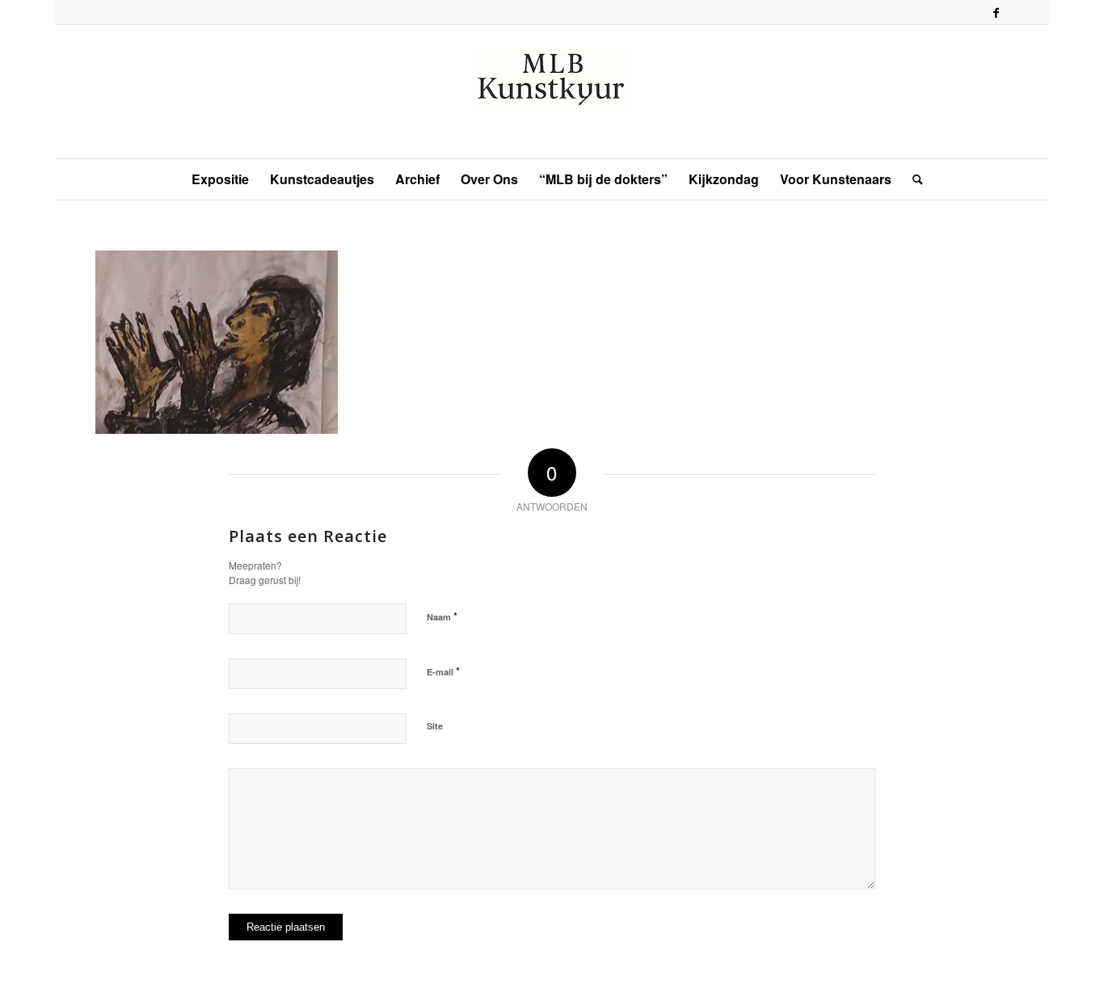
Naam (442, 616)
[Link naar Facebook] (996, 12)
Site (435, 726)
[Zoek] (912, 179)
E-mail (443, 671)
